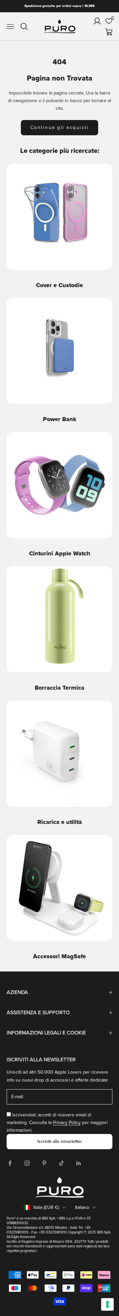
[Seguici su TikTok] (61, 1163)
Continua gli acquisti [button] (59, 127)
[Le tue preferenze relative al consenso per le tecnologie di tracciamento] (107, 1304)
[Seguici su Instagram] (27, 1163)
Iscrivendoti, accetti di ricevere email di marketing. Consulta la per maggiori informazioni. (57, 1122)
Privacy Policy (67, 1122)
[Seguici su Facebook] (10, 1163)
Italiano (82, 1207)
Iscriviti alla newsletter (59, 1141)
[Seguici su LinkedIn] (78, 1163)
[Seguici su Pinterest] (44, 1163)
